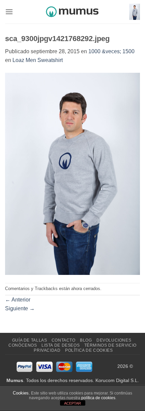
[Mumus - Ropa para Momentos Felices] (72, 11)
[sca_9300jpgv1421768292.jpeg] (72, 173)
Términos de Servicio (110, 345)
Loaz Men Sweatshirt (37, 60)
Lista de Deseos (60, 345)
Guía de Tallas (29, 340)
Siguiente (20, 308)
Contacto (64, 340)
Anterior (17, 300)
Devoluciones (113, 340)
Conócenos (22, 345)
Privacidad (47, 350)
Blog (86, 340)
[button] (9, 11)
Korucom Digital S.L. (117, 380)
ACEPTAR (72, 403)
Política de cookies (89, 350)
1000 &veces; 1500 (111, 51)
